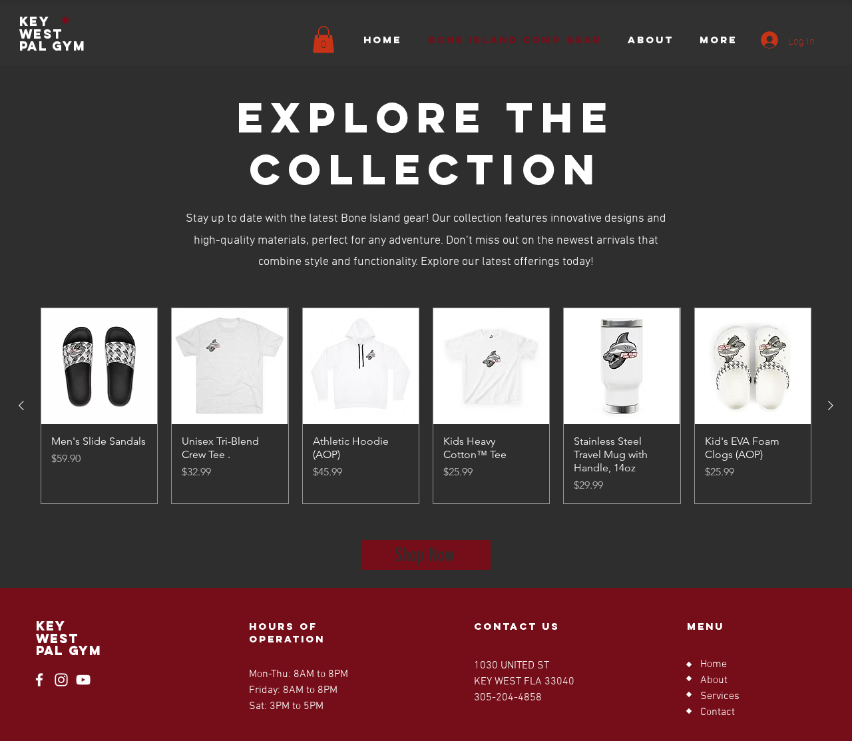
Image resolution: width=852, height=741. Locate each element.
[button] (323, 39)
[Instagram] (61, 679)
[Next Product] (831, 405)
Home (713, 664)
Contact (717, 712)
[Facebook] (39, 679)
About (714, 680)
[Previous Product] (21, 405)
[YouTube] (83, 679)
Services (720, 696)
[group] (426, 406)
